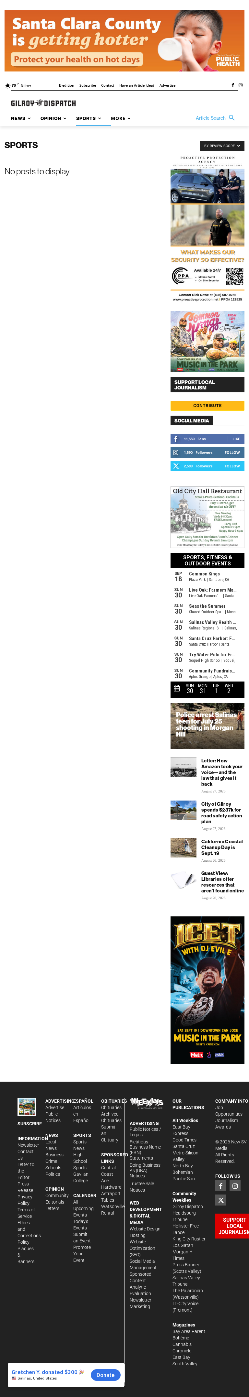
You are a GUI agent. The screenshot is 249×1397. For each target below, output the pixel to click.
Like (236, 438)
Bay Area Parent (188, 1331)
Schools (53, 1167)
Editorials (54, 1202)
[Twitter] (220, 1200)
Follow (232, 452)
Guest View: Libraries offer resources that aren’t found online (222, 882)
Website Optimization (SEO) (142, 1248)
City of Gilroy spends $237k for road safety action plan (221, 812)
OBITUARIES (114, 1101)
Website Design (145, 1228)
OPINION (54, 1189)
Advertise (54, 1107)
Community (57, 1195)
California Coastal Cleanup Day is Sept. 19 (222, 847)
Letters (52, 1208)
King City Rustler (189, 1238)
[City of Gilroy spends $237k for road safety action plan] (183, 810)
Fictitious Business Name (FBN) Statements (145, 1150)
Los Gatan (182, 1245)
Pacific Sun (183, 1178)
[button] (217, 118)
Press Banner (185, 1264)
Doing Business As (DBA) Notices (145, 1170)
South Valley (184, 1363)
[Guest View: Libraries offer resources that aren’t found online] (183, 879)
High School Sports (80, 1161)
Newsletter (28, 1145)
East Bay (181, 1357)
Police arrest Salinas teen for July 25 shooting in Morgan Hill (206, 724)
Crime (51, 1161)
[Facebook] (233, 86)
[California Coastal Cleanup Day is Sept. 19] (183, 847)
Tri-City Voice (185, 1303)
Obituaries (111, 1107)
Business (54, 1154)
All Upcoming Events (83, 1208)
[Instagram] (240, 86)
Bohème (180, 1337)
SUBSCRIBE (30, 1123)
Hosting (138, 1235)
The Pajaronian (187, 1290)
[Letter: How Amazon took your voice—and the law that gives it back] (183, 767)
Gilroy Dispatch (187, 1206)
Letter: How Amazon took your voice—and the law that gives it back (222, 772)
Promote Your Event (82, 1254)
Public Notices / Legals (145, 1132)
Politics (52, 1174)
